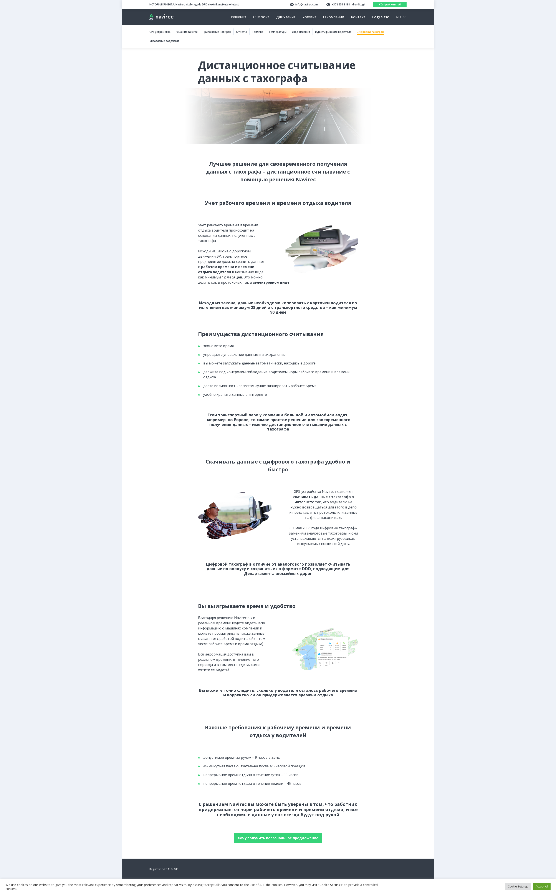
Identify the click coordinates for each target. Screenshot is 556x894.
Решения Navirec (186, 32)
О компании (333, 17)
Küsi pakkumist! (390, 4)
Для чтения (285, 17)
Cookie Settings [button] (518, 886)
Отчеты (241, 32)
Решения (238, 17)
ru (398, 17)
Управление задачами (164, 41)
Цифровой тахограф (370, 32)
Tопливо (257, 32)
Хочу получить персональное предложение (278, 838)
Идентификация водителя (333, 32)
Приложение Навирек (217, 32)
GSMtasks (261, 17)
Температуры (277, 32)
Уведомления (301, 32)
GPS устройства (159, 32)
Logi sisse (380, 17)
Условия (309, 17)
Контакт (358, 17)
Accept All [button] (542, 886)
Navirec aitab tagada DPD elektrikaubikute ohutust (194, 4)
